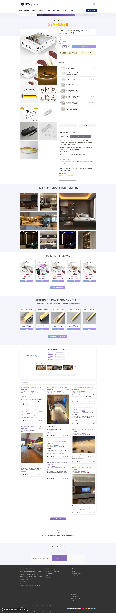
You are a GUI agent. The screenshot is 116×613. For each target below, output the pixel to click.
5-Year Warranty (74, 582)
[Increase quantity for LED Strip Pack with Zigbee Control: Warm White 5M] (68, 46)
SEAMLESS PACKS (66, 175)
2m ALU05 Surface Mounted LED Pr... (74, 310)
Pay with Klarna (74, 584)
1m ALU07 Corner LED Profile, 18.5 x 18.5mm (71, 108)
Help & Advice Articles (76, 573)
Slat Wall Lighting (49, 573)
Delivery (73, 577)
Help (71, 10)
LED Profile (47, 577)
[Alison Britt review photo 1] (83, 489)
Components (56, 10)
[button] (62, 37)
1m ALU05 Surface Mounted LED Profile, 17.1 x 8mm (73, 97)
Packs (40, 10)
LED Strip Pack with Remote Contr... (43, 261)
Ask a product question (60, 558)
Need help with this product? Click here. (16, 609)
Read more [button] (49, 432)
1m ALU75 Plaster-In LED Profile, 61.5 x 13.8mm (72, 102)
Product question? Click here (67, 179)
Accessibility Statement (76, 598)
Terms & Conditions (75, 590)
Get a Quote (67, 125)
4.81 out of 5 (35, 355)
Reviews (73, 571)
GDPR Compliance (75, 596)
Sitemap (73, 600)
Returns (72, 579)
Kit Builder (47, 10)
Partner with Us (74, 586)
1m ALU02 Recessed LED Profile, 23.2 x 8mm (72, 85)
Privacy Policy (74, 594)
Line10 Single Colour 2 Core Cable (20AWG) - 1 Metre (73, 73)
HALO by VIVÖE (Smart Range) (52, 571)
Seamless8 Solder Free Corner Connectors (71, 67)
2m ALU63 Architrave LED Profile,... (42, 310)
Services (65, 10)
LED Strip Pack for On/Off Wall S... (27, 261)
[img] (24, 389)
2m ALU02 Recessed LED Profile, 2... (89, 310)
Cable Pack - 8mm (70, 79)
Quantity (61, 43)
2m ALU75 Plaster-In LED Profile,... (26, 310)
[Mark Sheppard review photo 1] (58, 409)
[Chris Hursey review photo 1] (32, 448)
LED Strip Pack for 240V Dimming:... (58, 261)
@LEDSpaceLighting (66, 535)
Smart (20, 10)
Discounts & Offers (75, 575)
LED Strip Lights (49, 575)
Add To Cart (84, 46)
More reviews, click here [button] (58, 519)
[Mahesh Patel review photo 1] (83, 444)
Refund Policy (74, 592)
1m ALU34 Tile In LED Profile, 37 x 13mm (71, 91)
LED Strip (26, 10)
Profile (33, 10)
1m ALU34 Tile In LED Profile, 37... (58, 310)
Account (72, 588)
